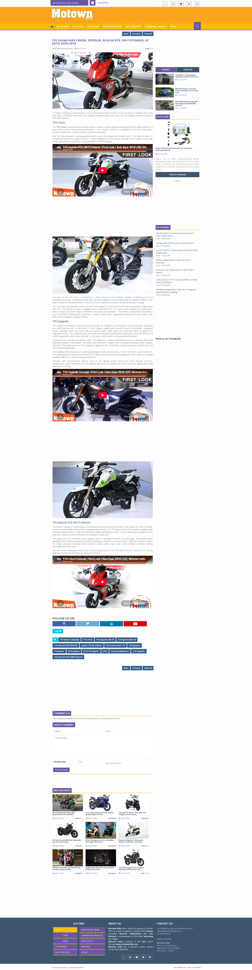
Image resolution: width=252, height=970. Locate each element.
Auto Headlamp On (120, 651)
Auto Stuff (93, 26)
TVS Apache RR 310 (127, 639)
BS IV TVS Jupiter (91, 651)
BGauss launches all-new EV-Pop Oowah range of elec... (66, 868)
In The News (163, 227)
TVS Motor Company (69, 639)
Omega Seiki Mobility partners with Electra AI (175, 243)
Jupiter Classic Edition (91, 645)
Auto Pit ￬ (78, 26)
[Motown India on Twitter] (173, 3)
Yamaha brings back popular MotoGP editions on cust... (131, 868)
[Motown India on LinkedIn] (197, 3)
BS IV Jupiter (74, 651)
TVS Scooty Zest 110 (115, 645)
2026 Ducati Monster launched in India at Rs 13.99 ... (100, 868)
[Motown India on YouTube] (181, 3)
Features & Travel (112, 26)
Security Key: (60, 761)
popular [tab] (188, 69)
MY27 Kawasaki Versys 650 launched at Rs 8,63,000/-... (63, 813)
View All (148, 33)
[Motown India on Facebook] (165, 3)
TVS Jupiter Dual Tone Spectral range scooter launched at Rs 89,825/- (130, 3)
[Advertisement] (153, 15)
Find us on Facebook (168, 338)
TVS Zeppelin (139, 651)
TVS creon (88, 639)
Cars (65, 935)
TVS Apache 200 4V (105, 639)
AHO (105, 651)
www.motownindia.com (127, 944)
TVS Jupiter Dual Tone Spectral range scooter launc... (132, 813)
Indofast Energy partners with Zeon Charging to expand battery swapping (176, 290)
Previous (136, 33)
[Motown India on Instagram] (189, 3)
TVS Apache (134, 645)
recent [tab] (166, 69)
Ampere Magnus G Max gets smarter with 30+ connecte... (131, 841)
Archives (85, 946)
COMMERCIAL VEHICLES (155, 26)
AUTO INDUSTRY (133, 26)
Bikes (65, 941)
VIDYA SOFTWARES (194, 967)
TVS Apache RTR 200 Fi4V (65, 645)
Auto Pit (59, 929)
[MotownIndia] (74, 14)
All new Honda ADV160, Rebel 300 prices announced (66, 841)
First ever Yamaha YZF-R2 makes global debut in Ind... (99, 813)
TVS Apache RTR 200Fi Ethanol (68, 657)
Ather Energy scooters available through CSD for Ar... (100, 841)
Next (126, 33)
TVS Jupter (59, 651)
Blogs (173, 26)
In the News (63, 26)
